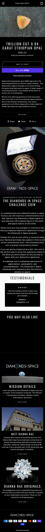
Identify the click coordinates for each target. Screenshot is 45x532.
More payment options (22, 75)
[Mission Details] (22, 371)
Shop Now (22, 501)
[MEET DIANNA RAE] (22, 419)
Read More (22, 402)
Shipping (14, 55)
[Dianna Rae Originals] (22, 471)
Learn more (22, 454)
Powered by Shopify (22, 530)
